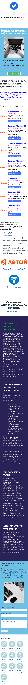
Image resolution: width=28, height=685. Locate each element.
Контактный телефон (7, 613)
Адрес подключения (7, 619)
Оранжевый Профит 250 (17, 143)
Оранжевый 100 (14, 178)
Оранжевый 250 (14, 192)
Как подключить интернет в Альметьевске (12, 387)
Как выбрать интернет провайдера (10, 327)
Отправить (4, 630)
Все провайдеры (14, 287)
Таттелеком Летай (7, 235)
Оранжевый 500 (14, 206)
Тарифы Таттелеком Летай (14, 269)
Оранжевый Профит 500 (17, 161)
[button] (14, 13)
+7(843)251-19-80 (8, 65)
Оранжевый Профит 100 (17, 126)
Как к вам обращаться (7, 607)
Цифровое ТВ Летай (15, 111)
